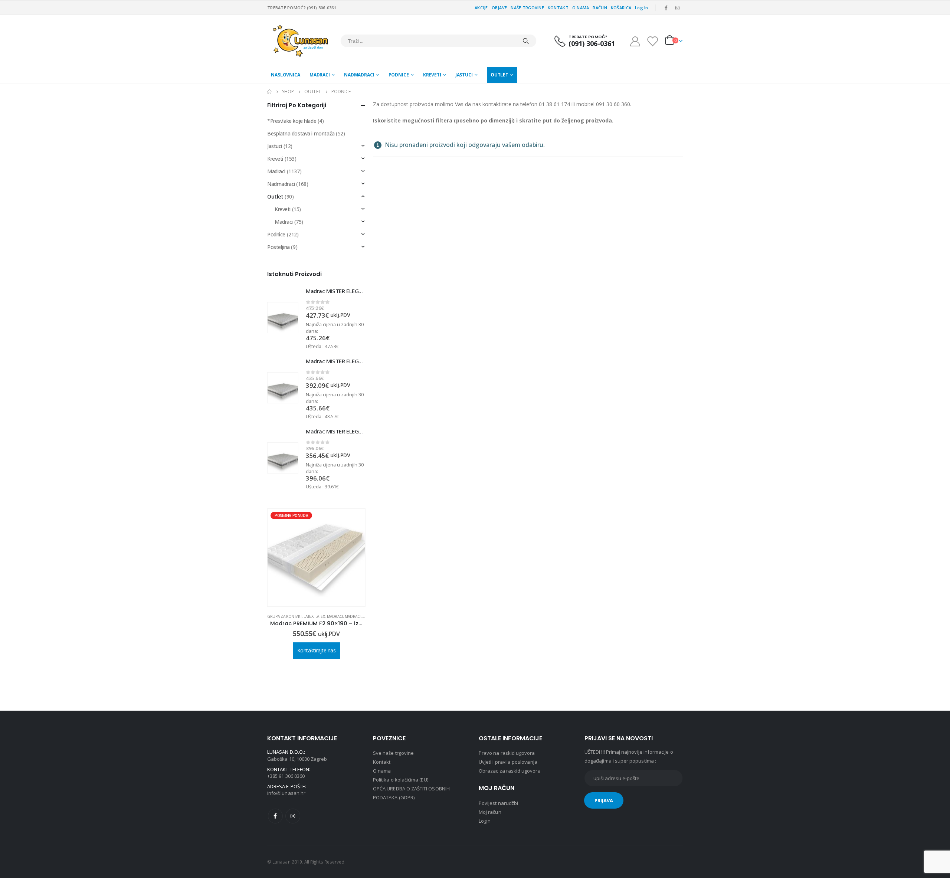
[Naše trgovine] (652, 41)
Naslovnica (285, 75)
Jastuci (464, 75)
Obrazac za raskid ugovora (510, 770)
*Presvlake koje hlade (291, 120)
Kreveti (432, 75)
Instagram (292, 816)
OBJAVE (499, 7)
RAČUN (600, 7)
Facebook (275, 816)
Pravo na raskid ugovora (507, 753)
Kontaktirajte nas (316, 638)
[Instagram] (677, 8)
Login (485, 821)
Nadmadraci (359, 75)
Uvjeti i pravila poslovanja (508, 762)
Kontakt (381, 762)
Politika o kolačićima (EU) (400, 779)
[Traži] (525, 41)
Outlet (499, 75)
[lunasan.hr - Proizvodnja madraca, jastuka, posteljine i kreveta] (302, 41)
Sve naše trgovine (393, 753)
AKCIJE (481, 7)
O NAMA (580, 7)
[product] (282, 317)
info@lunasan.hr (286, 793)
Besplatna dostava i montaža (301, 133)
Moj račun (490, 812)
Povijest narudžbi (498, 803)
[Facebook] (666, 8)
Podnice (399, 75)
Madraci (319, 75)
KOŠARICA (621, 7)
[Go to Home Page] (269, 91)
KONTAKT (558, 7)
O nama (382, 770)
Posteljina (278, 246)
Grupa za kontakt (339, 616)
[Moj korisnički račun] (635, 41)
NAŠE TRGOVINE (527, 7)
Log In (641, 7)
